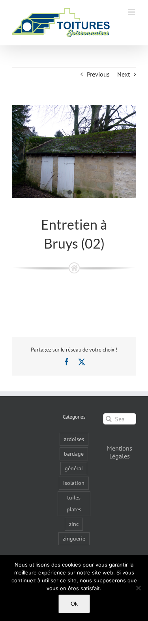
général (74, 468)
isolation (73, 482)
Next (123, 74)
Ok (74, 603)
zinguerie (74, 538)
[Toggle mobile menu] (132, 12)
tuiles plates (74, 503)
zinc (74, 523)
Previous (98, 74)
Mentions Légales (119, 452)
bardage (74, 453)
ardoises (74, 439)
